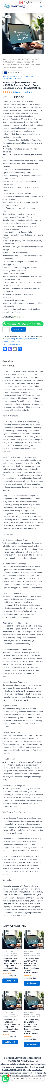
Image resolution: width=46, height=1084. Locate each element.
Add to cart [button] (10, 981)
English (27, 2)
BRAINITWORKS (14, 344)
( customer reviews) (22, 92)
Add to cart (18, 329)
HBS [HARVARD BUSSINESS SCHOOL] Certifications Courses (18, 78)
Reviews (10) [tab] (8, 366)
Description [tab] (7, 361)
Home (4, 59)
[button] (39, 17)
